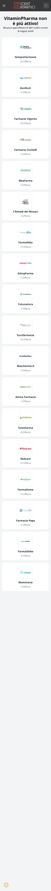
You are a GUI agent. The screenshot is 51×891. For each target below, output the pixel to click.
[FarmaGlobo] (25, 541)
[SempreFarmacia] (25, 47)
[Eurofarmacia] (25, 325)
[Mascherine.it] (25, 356)
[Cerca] (46, 5)
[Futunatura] (25, 294)
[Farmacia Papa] (25, 510)
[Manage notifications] (6, 885)
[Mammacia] (25, 572)
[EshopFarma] (25, 263)
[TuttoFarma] (25, 418)
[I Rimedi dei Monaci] (25, 201)
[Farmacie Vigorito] (25, 109)
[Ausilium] (25, 78)
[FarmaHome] (25, 479)
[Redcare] (25, 448)
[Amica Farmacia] (25, 387)
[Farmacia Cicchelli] (25, 139)
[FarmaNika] (25, 232)
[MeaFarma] (25, 170)
